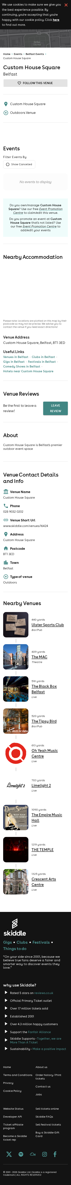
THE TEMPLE (43, 849)
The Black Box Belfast (44, 689)
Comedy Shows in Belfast (21, 366)
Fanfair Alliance (39, 1032)
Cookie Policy (12, 1091)
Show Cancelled (21, 164)
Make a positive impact (49, 1049)
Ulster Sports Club (48, 624)
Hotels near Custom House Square (28, 371)
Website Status (13, 1108)
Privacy (8, 1083)
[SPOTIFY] (21, 1154)
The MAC (39, 656)
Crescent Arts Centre (44, 882)
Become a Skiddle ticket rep (15, 1137)
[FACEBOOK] (55, 1154)
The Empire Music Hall (47, 817)
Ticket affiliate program (13, 1126)
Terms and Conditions (17, 1075)
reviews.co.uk (43, 993)
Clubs (22, 942)
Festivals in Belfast (42, 362)
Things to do (14, 948)
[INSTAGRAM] (44, 1154)
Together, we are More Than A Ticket (35, 1040)
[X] (9, 1154)
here (56, 20)
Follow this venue (38, 83)
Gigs (7, 942)
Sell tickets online (47, 1108)
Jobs (39, 1094)
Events (18, 54)
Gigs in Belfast (14, 362)
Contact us (43, 1086)
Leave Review (55, 408)
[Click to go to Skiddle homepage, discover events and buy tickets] (14, 927)
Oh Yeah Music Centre (45, 753)
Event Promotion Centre (40, 226)
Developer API (12, 1116)
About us (41, 1067)
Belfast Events (35, 54)
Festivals (41, 942)
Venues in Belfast (15, 357)
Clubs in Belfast (43, 357)
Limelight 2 (41, 785)
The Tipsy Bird (44, 721)
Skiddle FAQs (44, 1116)
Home (6, 54)
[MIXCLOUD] (33, 1154)
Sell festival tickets (48, 1124)
